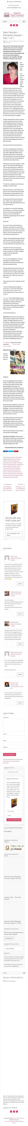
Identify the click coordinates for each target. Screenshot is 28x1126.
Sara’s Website (7, 342)
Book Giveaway (12, 461)
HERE (13, 1102)
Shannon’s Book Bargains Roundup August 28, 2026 (12, 877)
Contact (14, 1123)
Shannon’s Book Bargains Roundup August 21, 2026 (12, 922)
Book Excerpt (13, 459)
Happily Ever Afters (11, 466)
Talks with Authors (17, 457)
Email (5, 740)
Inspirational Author (8, 470)
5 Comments (8, 42)
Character (19, 462)
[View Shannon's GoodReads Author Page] (14, 847)
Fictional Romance (11, 464)
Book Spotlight (13, 462)
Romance (5, 473)
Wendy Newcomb (15, 652)
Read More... (16, 966)
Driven (4, 464)
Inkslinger (17, 468)
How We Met (11, 468)
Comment (6, 717)
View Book (9, 938)
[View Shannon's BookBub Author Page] (14, 834)
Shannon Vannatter (13, 477)
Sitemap (21, 1121)
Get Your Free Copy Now (13, 534)
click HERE (9, 793)
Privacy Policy (15, 1121)
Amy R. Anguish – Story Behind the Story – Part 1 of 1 (7, 488)
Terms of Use (8, 1121)
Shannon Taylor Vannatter (18, 1118)
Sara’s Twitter (16, 344)
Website (5, 747)
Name (5, 734)
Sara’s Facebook (7, 346)
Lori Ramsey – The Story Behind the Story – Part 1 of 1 (20, 488)
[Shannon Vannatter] (14, 17)
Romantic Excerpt (12, 473)
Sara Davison (11, 475)
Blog (11, 457)
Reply (20, 583)
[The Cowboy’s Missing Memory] (14, 933)
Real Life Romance (16, 471)
